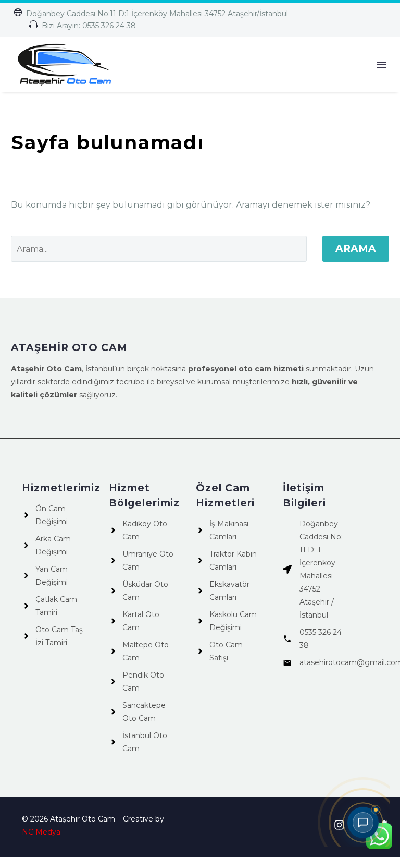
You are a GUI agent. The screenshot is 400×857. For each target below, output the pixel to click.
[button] (151, 14)
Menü (381, 65)
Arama (355, 249)
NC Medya (41, 832)
